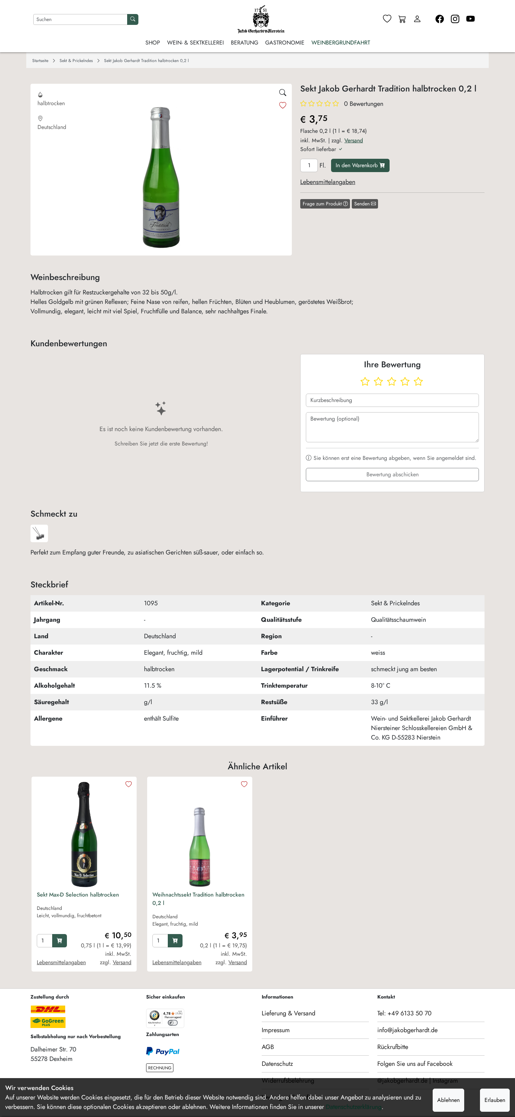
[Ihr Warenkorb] (402, 19)
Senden (362, 203)
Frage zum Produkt (323, 203)
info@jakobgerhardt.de (407, 1030)
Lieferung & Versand (288, 1013)
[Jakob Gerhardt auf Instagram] (455, 19)
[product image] (84, 834)
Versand (353, 140)
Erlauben (495, 1100)
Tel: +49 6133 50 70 (404, 1013)
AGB (268, 1046)
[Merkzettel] (387, 19)
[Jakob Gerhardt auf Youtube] (470, 19)
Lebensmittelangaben (327, 181)
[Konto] (417, 19)
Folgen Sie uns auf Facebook (415, 1063)
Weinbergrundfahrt (340, 43)
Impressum (276, 1030)
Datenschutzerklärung (354, 1106)
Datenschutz (277, 1063)
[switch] (173, 1023)
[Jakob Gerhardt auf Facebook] (439, 19)
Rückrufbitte (392, 1046)
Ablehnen (448, 1100)
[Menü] (180, 1013)
